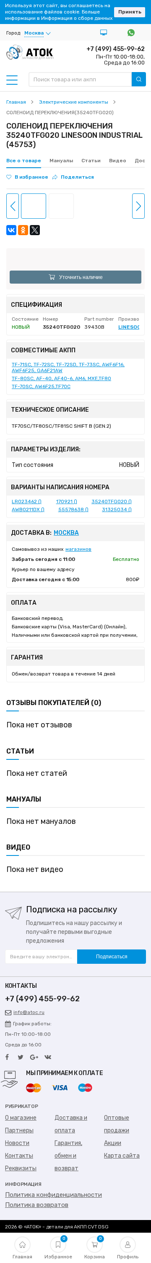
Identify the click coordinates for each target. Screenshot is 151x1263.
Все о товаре (23, 161)
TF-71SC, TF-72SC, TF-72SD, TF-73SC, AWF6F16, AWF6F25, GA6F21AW (68, 367)
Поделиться (77, 177)
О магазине (20, 1117)
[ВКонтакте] (11, 230)
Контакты (19, 1155)
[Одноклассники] (23, 230)
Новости (17, 1143)
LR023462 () (27, 501)
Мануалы (61, 161)
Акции (112, 1143)
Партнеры (19, 1130)
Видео (117, 161)
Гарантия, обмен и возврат (68, 1156)
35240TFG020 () (111, 501)
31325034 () (117, 509)
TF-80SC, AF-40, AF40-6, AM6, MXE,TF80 (61, 378)
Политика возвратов (36, 1205)
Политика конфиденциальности (53, 1195)
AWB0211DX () (28, 509)
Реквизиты (20, 1168)
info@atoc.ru (28, 1012)
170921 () (66, 501)
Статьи (91, 161)
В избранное (31, 177)
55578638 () (73, 509)
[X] (35, 230)
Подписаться (112, 957)
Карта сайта (122, 1155)
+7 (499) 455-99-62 (115, 49)
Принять (129, 12)
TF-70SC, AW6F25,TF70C (41, 386)
